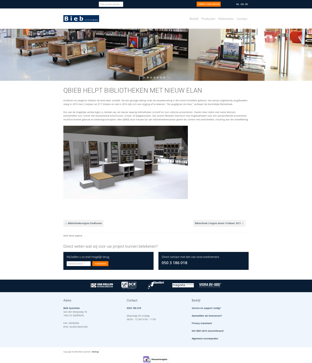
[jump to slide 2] (151, 77)
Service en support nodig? (206, 308)
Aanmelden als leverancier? (207, 315)
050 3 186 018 (174, 262)
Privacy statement (202, 323)
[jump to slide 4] (157, 77)
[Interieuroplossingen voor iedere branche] (156, 288)
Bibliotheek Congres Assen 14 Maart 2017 (219, 223)
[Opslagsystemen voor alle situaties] (183, 288)
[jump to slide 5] (160, 77)
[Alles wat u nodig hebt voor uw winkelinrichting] (101, 288)
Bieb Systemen (81, 18)
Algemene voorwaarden (205, 338)
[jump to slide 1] (148, 77)
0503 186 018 (134, 308)
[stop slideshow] (168, 77)
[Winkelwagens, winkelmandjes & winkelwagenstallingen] (129, 288)
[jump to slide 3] (154, 77)
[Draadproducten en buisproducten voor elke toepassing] (210, 288)
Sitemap (95, 351)
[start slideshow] (144, 77)
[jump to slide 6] (164, 77)
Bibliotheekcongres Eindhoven (83, 223)
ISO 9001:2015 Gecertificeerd (207, 330)
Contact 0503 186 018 (209, 4)
